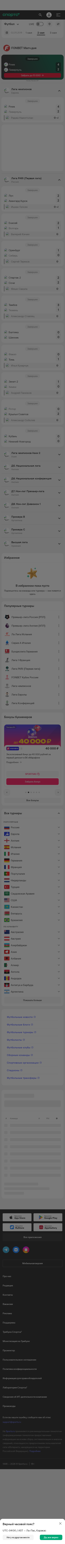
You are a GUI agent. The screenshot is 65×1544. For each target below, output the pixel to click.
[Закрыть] (60, 1523)
